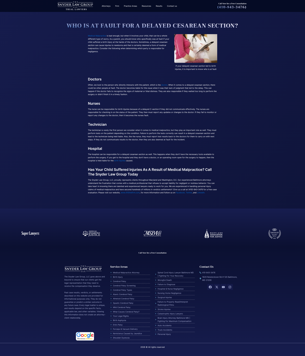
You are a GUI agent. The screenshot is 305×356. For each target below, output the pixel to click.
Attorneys (106, 6)
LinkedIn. (201, 192)
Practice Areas (130, 6)
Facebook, (180, 192)
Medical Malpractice (97, 36)
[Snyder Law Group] (75, 4)
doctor (164, 85)
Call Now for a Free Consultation (232, 3)
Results (159, 6)
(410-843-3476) (232, 7)
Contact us (172, 6)
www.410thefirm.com (130, 192)
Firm (117, 6)
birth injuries (119, 160)
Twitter (189, 192)
